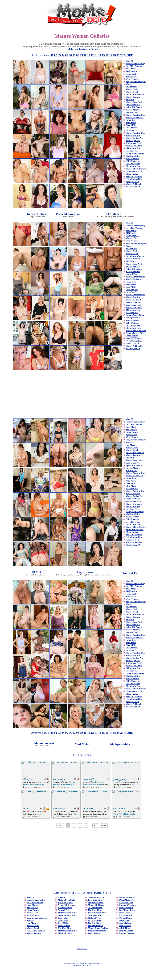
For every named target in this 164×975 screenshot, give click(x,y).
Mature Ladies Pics (134, 138)
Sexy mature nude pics (136, 81)
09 (81, 55)
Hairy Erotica (132, 74)
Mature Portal (132, 158)
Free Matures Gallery (135, 63)
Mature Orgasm (126, 933)
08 (77, 55)
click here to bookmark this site (82, 49)
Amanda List (125, 923)
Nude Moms (131, 69)
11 (88, 55)
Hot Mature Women (135, 94)
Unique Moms (125, 918)
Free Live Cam (132, 181)
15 (103, 55)
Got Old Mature (133, 163)
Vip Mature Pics (133, 104)
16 (107, 55)
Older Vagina (132, 174)
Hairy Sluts (131, 120)
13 (95, 55)
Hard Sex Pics (132, 130)
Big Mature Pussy (127, 910)
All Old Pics (124, 928)
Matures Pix (131, 76)
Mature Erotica (133, 135)
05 (66, 55)
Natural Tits (131, 112)
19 (118, 55)
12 (92, 55)
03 (59, 55)
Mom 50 (129, 61)
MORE (128, 55)
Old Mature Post (133, 166)
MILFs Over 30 (133, 187)
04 (63, 55)
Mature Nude (132, 89)
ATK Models (131, 71)
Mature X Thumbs (134, 184)
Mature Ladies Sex (134, 117)
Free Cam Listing (82, 755)
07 (74, 55)
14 (99, 55)
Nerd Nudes (131, 122)
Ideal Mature (132, 128)
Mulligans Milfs (133, 156)
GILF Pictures (132, 161)
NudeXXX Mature (134, 176)
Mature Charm (126, 930)
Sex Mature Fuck (133, 143)
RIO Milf (130, 99)
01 (51, 55)
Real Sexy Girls (133, 140)
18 (114, 55)
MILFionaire (125, 925)
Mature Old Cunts (134, 145)
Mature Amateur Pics (135, 115)
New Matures (131, 86)
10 (85, 55)
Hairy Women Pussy (135, 153)
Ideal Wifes (124, 920)
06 (70, 55)
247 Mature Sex (133, 148)
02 (55, 55)
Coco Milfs (130, 125)
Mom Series (124, 913)
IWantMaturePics (134, 179)
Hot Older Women (134, 66)
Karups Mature (133, 110)
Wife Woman (132, 79)
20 (121, 55)
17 (110, 55)
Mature (129, 84)
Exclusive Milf (125, 915)
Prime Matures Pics (135, 171)
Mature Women (133, 97)
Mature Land (132, 92)
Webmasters (82, 949)
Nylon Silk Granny (134, 107)
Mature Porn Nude (134, 102)
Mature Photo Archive (136, 169)
